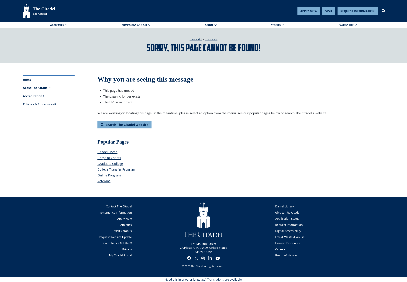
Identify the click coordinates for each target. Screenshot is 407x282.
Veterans (103, 181)
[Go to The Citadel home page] (26, 11)
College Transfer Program (116, 169)
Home (27, 80)
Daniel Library (284, 206)
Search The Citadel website (127, 124)
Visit (328, 11)
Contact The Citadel (119, 206)
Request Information (357, 11)
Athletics (126, 225)
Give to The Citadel (287, 212)
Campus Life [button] (346, 25)
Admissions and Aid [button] (134, 25)
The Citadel (44, 9)
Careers (280, 249)
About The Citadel (35, 88)
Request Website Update (115, 237)
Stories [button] (276, 25)
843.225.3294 (203, 252)
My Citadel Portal (120, 255)
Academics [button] (57, 25)
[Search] (383, 11)
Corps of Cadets (109, 157)
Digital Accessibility (288, 231)
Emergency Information (116, 212)
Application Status (287, 218)
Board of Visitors (286, 255)
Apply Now (308, 11)
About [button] (209, 25)
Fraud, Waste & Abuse (289, 237)
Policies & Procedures (38, 104)
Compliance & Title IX (117, 243)
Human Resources (287, 243)
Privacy (127, 249)
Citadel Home (107, 152)
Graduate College (110, 163)
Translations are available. (224, 279)
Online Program (109, 175)
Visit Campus (123, 231)
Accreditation (32, 96)
